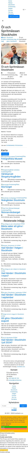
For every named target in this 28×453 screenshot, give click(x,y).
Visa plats (5, 154)
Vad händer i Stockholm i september (13, 296)
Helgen (10, 8)
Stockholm (11, 4)
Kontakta (11, 14)
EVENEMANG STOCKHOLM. (14, 145)
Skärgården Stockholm (13, 200)
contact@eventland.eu (14, 380)
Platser (10, 3)
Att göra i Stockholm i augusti (12, 319)
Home (10, 1)
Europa (10, 10)
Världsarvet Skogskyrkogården (11, 175)
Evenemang (11, 6)
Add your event (14, 16)
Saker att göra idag (3, 39)
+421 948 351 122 (13, 378)
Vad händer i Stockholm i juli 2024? (13, 341)
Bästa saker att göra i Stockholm (12, 227)
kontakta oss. (21, 366)
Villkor (15, 408)
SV (24, 9)
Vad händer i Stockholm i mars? (13, 274)
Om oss (10, 12)
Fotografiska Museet (11, 158)
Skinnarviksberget (10, 212)
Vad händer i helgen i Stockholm (12, 249)
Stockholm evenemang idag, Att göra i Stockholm (13, 39)
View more (8, 423)
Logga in (23, 406)
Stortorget (6, 186)
